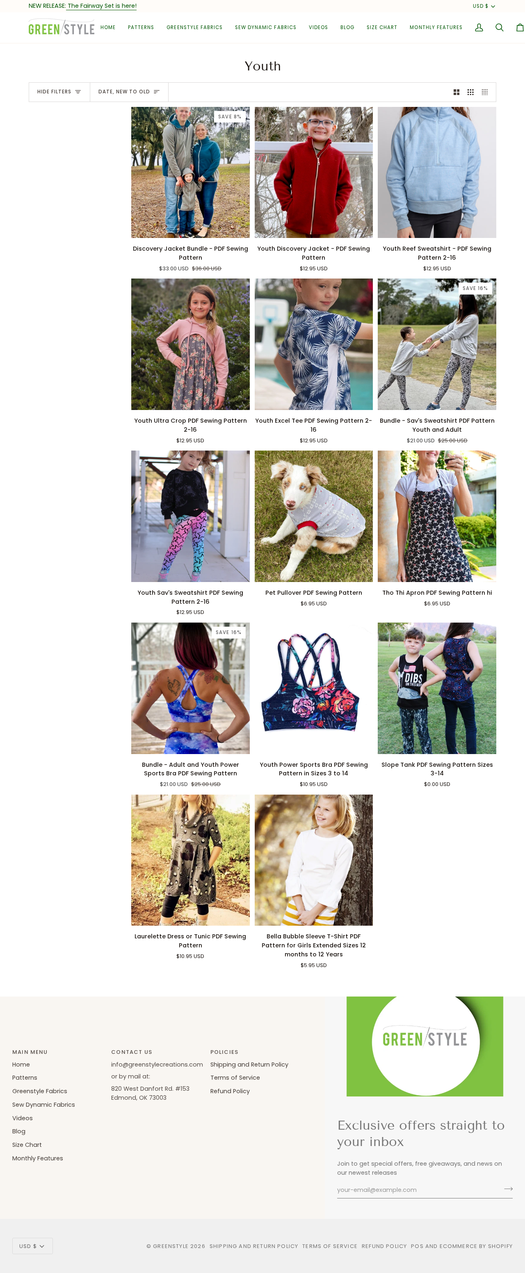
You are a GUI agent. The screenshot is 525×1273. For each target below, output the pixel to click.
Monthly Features (37, 1158)
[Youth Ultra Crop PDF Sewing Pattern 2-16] (190, 344)
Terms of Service (235, 1078)
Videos (22, 1118)
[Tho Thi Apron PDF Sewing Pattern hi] (437, 516)
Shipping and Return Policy (249, 1064)
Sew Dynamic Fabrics (43, 1105)
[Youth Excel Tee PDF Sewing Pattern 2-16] (314, 344)
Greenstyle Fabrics (39, 1091)
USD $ (480, 6)
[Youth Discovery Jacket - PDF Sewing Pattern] (314, 172)
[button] (141, 27)
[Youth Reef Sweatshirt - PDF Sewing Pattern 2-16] (437, 172)
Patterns (24, 1078)
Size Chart (27, 1145)
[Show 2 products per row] (457, 92)
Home (21, 1064)
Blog (18, 1131)
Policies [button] (224, 1052)
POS (417, 1246)
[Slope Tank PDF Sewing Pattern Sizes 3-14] (437, 688)
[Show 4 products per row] (487, 92)
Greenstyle (171, 1246)
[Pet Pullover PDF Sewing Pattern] (314, 516)
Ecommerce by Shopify (476, 1246)
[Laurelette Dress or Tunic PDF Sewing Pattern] (190, 860)
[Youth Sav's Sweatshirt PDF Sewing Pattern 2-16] (190, 516)
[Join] (506, 1189)
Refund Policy (230, 1091)
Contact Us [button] (131, 1052)
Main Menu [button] (30, 1052)
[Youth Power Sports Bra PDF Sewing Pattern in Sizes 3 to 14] (314, 688)
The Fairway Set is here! (101, 6)
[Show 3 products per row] (470, 92)
